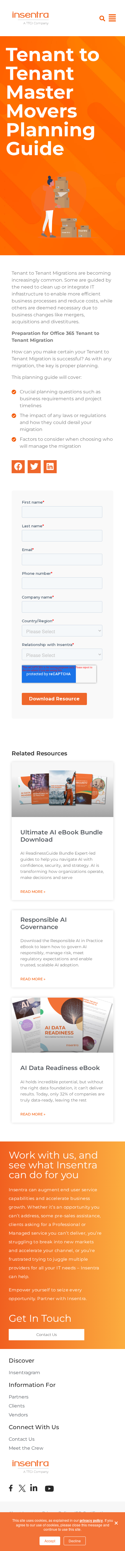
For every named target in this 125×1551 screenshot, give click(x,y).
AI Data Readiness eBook (60, 1067)
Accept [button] (49, 1540)
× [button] (116, 1521)
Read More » (32, 891)
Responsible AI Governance (43, 923)
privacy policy (91, 1520)
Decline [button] (75, 1540)
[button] (18, 466)
